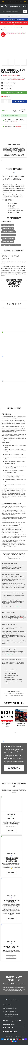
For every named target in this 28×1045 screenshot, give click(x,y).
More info (15, 121)
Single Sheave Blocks (8, 241)
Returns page (18, 606)
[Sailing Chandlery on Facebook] (15, 1021)
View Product (11, 830)
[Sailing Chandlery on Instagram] (12, 1021)
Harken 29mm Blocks (8, 228)
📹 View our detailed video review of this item (10, 75)
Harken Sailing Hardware (8, 231)
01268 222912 (19, 693)
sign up (21, 617)
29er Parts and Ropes (8, 225)
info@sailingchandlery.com (16, 695)
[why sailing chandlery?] (3, 741)
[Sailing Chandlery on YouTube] (20, 1021)
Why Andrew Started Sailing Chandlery (14, 768)
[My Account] (23, 6)
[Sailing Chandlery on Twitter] (17, 1021)
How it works (18, 126)
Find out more (9, 654)
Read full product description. (18, 79)
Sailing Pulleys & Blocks (8, 238)
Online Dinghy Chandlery (8, 235)
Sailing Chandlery (11, 1036)
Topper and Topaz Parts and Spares (11, 245)
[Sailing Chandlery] (14, 6)
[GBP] (19, 6)
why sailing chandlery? (13, 746)
